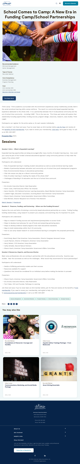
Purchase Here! (9, 98)
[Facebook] (35, 455)
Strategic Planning (65, 298)
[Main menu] (60, 3)
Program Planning (41, 298)
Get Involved (18, 432)
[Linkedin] (45, 455)
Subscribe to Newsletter (23, 450)
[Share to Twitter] (11, 304)
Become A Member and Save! (11, 92)
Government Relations (29, 298)
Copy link (17, 304)
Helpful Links (18, 436)
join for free (61, 127)
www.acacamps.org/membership (15, 293)
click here (55, 129)
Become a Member (70, 3)
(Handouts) (17, 202)
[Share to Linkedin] (14, 304)
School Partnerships (53, 298)
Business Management (16, 298)
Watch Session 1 (7, 202)
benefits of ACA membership (14, 129)
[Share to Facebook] (9, 304)
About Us (17, 429)
